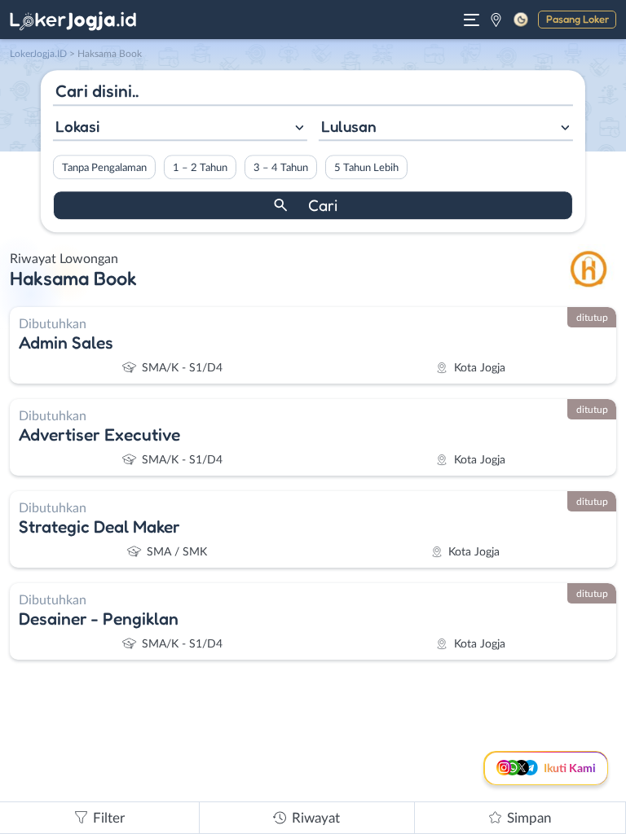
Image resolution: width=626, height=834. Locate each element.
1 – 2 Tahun (200, 168)
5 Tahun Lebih (366, 168)
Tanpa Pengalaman (104, 168)
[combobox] (180, 128)
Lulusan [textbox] (349, 126)
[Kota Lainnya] (496, 19)
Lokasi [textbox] (77, 126)
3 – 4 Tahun (280, 168)
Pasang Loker (577, 18)
